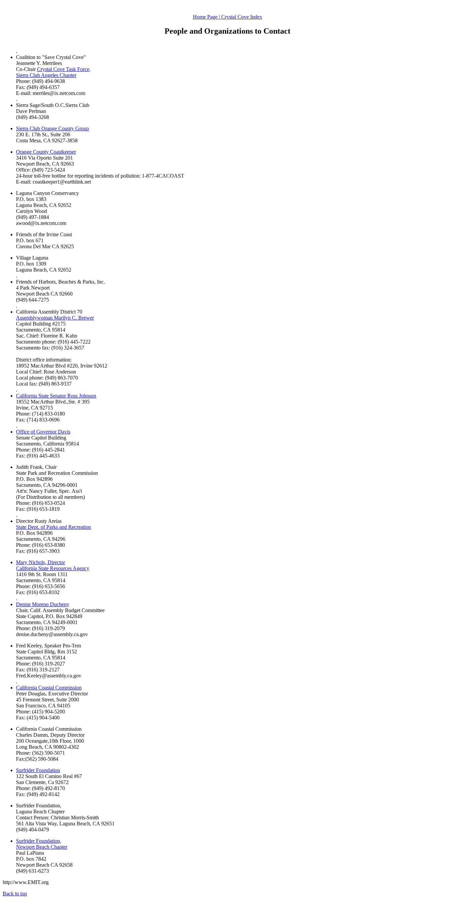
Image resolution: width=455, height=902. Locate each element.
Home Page (206, 17)
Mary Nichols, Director (40, 562)
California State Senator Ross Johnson (56, 396)
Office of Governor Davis (43, 432)
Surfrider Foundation (38, 770)
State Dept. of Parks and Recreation (53, 527)
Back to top (15, 893)
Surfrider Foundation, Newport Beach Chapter (41, 844)
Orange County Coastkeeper (46, 152)
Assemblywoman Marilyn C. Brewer (55, 318)
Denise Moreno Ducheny (42, 604)
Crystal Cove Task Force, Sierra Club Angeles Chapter (53, 72)
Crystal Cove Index (241, 17)
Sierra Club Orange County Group (52, 128)
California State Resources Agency (52, 568)
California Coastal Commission (49, 687)
